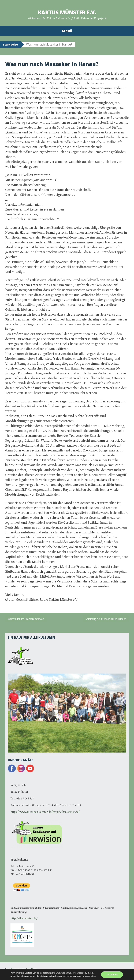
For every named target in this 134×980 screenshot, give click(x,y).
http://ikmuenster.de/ (24, 918)
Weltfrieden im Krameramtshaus (26, 618)
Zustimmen (112, 974)
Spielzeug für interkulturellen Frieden (105, 618)
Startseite (10, 44)
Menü (67, 30)
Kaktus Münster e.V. (67, 12)
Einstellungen (23, 976)
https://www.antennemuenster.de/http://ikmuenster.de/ (45, 812)
